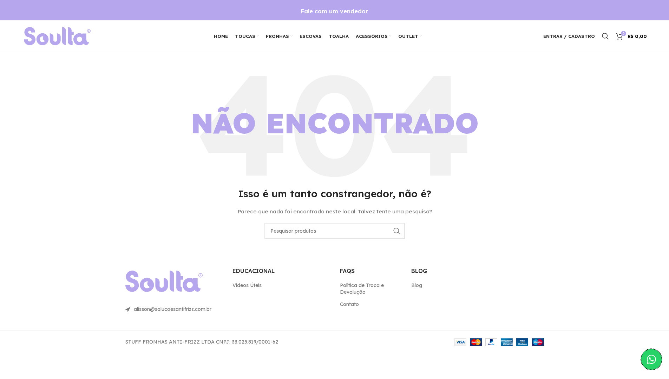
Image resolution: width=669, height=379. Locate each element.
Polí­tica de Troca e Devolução (362, 288)
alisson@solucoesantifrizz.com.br (172, 309)
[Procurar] (605, 36)
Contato (349, 304)
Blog (416, 285)
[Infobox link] (334, 11)
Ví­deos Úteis (247, 285)
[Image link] (57, 36)
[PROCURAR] (397, 231)
